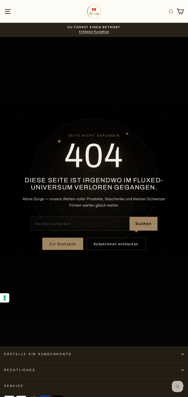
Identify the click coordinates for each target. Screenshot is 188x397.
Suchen (143, 223)
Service (14, 386)
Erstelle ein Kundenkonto (38, 354)
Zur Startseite (62, 244)
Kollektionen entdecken (116, 244)
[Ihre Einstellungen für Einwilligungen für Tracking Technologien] (4, 298)
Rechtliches (19, 370)
